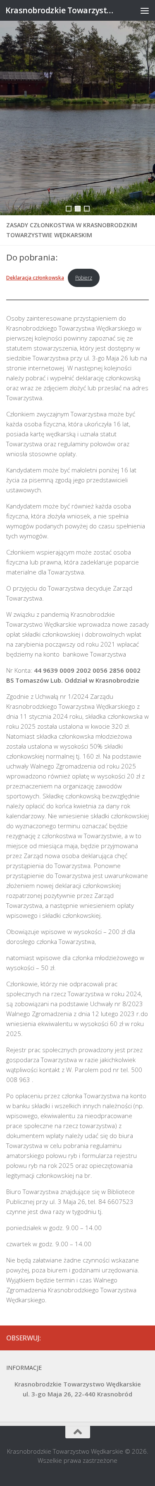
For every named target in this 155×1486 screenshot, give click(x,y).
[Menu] (144, 10)
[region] (77, 107)
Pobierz (83, 277)
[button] (69, 209)
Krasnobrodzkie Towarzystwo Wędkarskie (61, 10)
